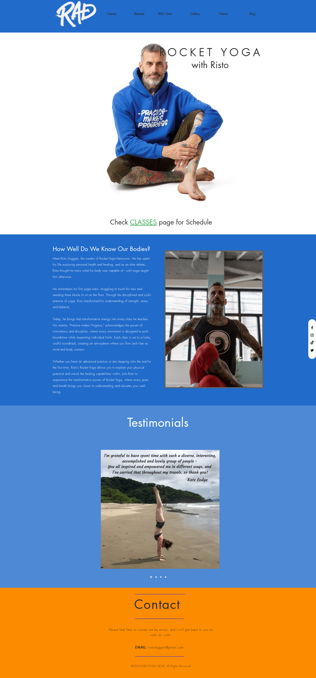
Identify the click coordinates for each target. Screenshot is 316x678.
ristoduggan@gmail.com (166, 647)
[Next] (305, 509)
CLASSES (143, 222)
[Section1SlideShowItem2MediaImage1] (156, 577)
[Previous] (11, 509)
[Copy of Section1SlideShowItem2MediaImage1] (165, 577)
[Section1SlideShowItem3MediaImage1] (151, 577)
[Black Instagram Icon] (312, 335)
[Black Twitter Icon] (312, 350)
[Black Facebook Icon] (312, 328)
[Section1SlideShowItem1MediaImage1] (160, 577)
